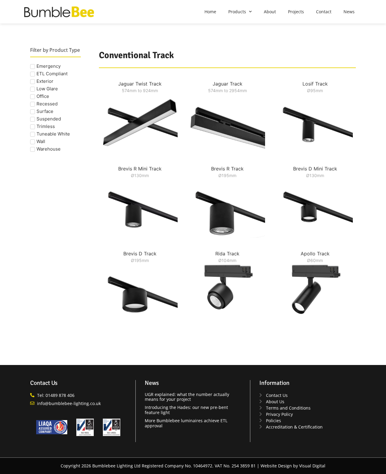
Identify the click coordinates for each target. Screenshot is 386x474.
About (270, 11)
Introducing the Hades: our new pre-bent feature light (186, 409)
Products (237, 11)
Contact (323, 11)
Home (210, 11)
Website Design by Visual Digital (293, 466)
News (349, 11)
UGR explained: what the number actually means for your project (187, 396)
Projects (296, 11)
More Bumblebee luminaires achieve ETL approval (186, 423)
